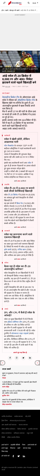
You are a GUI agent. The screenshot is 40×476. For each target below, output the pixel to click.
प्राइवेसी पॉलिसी (15, 445)
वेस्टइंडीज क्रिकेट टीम (10, 97)
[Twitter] (23, 358)
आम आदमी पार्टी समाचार (9, 425)
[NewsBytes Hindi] (15, 3)
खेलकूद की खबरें (14, 10)
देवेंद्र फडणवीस (7, 404)
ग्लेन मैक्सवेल (9, 145)
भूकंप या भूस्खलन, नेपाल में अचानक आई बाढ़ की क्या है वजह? (19, 374)
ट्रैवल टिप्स (5, 420)
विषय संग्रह (5, 451)
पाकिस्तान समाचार (19, 433)
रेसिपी (3, 437)
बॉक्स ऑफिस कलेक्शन (8, 429)
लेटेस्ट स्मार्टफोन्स (6, 433)
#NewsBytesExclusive (18, 420)
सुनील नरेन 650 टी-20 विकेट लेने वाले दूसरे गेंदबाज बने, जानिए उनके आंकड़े (19, 392)
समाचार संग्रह (27, 448)
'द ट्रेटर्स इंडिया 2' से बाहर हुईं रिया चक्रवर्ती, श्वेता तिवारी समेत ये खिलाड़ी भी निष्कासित (19, 383)
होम (3, 10)
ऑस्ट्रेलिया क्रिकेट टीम (26, 100)
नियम (23, 445)
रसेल (29, 162)
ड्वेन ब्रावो (7, 249)
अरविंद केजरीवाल (7, 416)
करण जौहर (5, 387)
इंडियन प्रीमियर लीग (15, 321)
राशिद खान (22, 249)
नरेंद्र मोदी (28, 416)
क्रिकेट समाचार (21, 429)
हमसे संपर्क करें (32, 445)
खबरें (6, 10)
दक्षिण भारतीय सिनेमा (13, 437)
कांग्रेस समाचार (18, 416)
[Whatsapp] (16, 358)
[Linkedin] (30, 358)
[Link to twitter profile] (18, 456)
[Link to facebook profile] (13, 456)
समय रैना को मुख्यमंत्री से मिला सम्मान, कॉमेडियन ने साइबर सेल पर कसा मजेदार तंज (18, 401)
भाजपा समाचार (23, 425)
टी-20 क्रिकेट (13, 194)
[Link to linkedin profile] (24, 456)
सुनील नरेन (5, 396)
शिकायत (12, 448)
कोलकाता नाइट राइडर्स (19, 333)
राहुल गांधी (30, 433)
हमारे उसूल (5, 448)
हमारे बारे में (5, 445)
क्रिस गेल (19, 203)
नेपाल (4, 378)
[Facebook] (10, 358)
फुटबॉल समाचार (33, 429)
